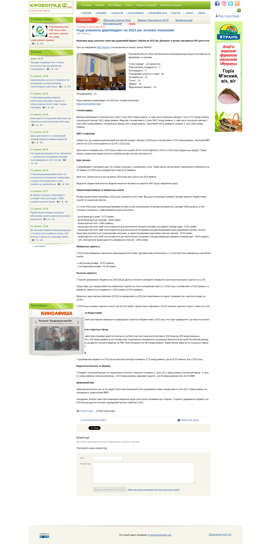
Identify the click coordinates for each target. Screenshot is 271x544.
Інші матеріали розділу (94, 420)
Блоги (129, 5)
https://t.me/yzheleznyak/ (89, 104)
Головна (86, 5)
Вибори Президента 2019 (153, 20)
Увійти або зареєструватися (141, 489)
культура (176, 12)
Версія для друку (190, 420)
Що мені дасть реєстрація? (167, 489)
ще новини (40, 246)
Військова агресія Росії (117, 20)
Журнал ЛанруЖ (146, 5)
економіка (101, 12)
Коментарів (87, 411)
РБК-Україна (103, 47)
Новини (99, 5)
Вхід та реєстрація (228, 16)
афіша (201, 12)
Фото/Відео (115, 5)
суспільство (117, 12)
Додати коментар (109, 489)
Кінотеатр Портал (171, 5)
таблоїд (189, 12)
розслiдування (136, 12)
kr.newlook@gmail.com (156, 535)
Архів (132, 23)
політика (86, 12)
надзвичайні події (157, 12)
